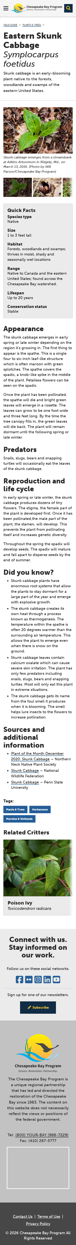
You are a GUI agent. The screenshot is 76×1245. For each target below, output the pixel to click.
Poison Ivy (29, 905)
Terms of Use (48, 1216)
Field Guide (10, 25)
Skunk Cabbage (25, 770)
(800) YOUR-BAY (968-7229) (41, 1134)
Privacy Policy (38, 1223)
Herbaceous (40, 809)
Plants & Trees (32, 25)
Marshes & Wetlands (19, 818)
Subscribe (41, 1007)
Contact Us (23, 1216)
